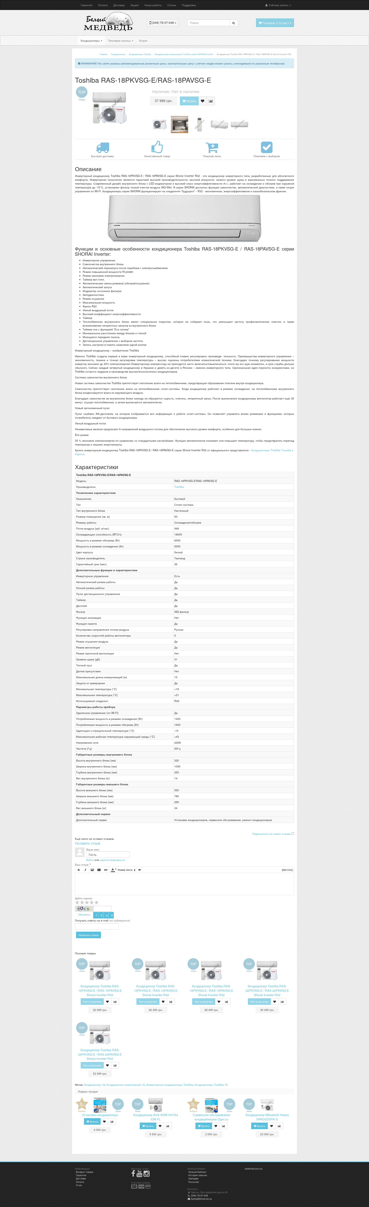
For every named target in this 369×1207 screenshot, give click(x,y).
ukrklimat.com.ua (253, 1168)
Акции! (134, 5)
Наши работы (153, 5)
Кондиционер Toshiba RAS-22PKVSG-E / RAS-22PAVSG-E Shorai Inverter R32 (267, 990)
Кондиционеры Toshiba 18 (211, 1085)
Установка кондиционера (100, 1115)
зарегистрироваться (112, 860)
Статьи (171, 5)
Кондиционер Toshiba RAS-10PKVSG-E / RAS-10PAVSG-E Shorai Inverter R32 (100, 990)
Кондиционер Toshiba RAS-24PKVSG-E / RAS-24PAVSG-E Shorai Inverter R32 (100, 1054)
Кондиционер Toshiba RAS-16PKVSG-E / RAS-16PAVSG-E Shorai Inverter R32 (211, 990)
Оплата (103, 5)
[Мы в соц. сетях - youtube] (139, 1175)
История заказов (197, 1175)
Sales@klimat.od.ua (201, 1198)
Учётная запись (278, 5)
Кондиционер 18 (94, 1085)
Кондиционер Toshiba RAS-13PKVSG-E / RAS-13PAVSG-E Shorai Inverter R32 (156, 990)
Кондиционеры (90, 40)
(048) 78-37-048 (199, 1195)
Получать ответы (85, 920)
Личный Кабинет (197, 1171)
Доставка (119, 5)
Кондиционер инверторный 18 (125, 1085)
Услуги (143, 40)
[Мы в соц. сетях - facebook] (133, 1175)
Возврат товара (84, 1171)
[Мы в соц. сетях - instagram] (147, 1175)
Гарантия (86, 5)
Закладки (193, 1178)
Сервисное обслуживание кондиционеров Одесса (211, 1117)
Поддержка (189, 5)
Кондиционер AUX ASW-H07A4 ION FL (155, 1117)
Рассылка (193, 1181)
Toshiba (179, 487)
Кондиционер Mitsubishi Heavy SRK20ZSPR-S (267, 1117)
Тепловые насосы (119, 40)
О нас (79, 1185)
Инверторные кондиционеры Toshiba (169, 1085)
